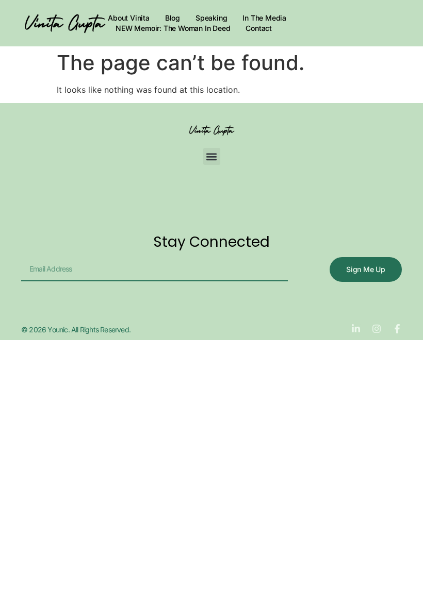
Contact (259, 28)
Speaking (211, 17)
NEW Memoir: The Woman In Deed (173, 28)
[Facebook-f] (397, 328)
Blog (172, 17)
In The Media (264, 17)
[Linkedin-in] (356, 328)
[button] (211, 156)
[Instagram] (376, 328)
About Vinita (129, 17)
